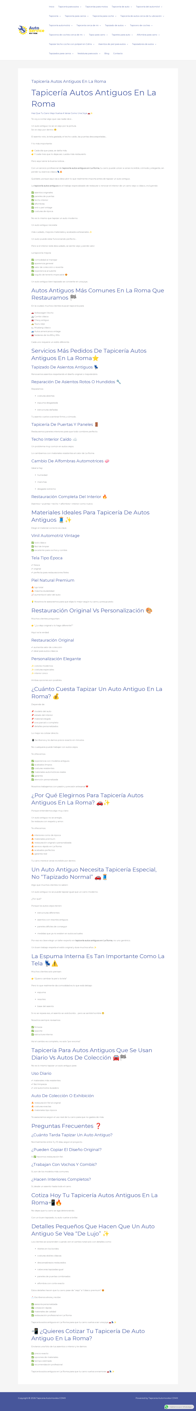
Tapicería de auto (120, 6)
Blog (106, 53)
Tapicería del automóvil (148, 6)
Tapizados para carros (60, 53)
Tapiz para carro (97, 34)
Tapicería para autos (68, 6)
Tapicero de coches (140, 25)
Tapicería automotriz (59, 25)
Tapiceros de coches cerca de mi (65, 34)
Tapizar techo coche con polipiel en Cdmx (70, 44)
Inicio (51, 6)
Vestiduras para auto (87, 53)
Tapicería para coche (103, 16)
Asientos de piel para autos (112, 44)
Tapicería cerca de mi (87, 25)
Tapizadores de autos (143, 44)
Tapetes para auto (121, 34)
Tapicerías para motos (96, 6)
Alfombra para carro (147, 34)
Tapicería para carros (75, 16)
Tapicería (53, 16)
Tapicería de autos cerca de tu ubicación (141, 16)
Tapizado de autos (114, 25)
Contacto (118, 53)
